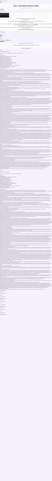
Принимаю (6, 40)
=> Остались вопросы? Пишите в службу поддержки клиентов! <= (26, 29)
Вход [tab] (1, 31)
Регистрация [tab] (2, 32)
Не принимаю (1, 290)
